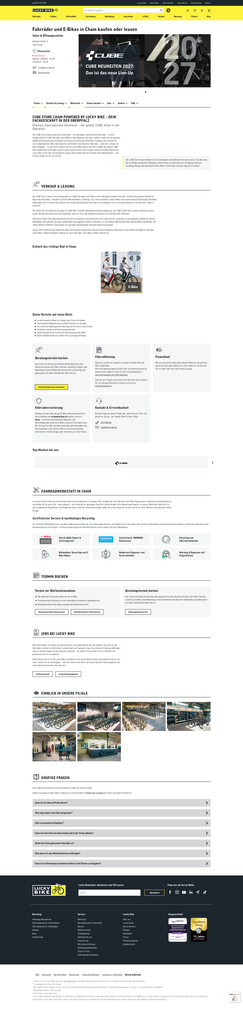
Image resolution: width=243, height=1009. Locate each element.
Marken (35, 930)
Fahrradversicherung (86, 944)
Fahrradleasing (196, 3)
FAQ (133, 103)
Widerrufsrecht (84, 930)
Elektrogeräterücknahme (88, 955)
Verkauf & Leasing (55, 103)
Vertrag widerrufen (133, 974)
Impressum (46, 974)
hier (190, 369)
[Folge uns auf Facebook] (170, 892)
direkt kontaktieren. (103, 386)
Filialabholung (83, 933)
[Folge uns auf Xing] (197, 892)
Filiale (37, 103)
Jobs (109, 103)
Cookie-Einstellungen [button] (90, 974)
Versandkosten (70, 981)
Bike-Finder (154, 3)
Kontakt (126, 930)
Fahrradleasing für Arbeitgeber (45, 926)
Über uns (127, 919)
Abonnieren (154, 893)
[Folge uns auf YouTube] (183, 892)
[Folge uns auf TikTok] (204, 892)
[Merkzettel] (194, 10)
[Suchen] (161, 10)
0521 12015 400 (40, 3)
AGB (37, 974)
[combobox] (123, 10)
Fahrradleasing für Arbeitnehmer (46, 923)
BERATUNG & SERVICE (95, 793)
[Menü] (238, 992)
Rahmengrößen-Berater (42, 919)
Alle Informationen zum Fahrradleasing (111, 375)
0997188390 (106, 422)
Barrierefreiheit (60, 974)
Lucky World (182, 3)
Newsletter (127, 933)
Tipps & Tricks (84, 951)
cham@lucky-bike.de (46, 68)
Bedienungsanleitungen (87, 948)
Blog (34, 933)
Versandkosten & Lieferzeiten (90, 923)
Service (208, 3)
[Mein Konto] (202, 10)
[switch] (234, 999)
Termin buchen (94, 103)
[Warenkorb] (209, 10)
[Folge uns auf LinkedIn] (190, 892)
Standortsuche (129, 944)
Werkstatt (75, 103)
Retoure (81, 926)
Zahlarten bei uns (85, 937)
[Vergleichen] (187, 10)
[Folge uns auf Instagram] (177, 892)
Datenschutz (74, 974)
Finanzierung (83, 941)
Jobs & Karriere (168, 3)
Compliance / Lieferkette (112, 974)
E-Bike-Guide (37, 937)
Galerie (121, 103)
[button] (141, 92)
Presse (126, 937)
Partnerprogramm (130, 941)
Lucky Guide (141, 3)
